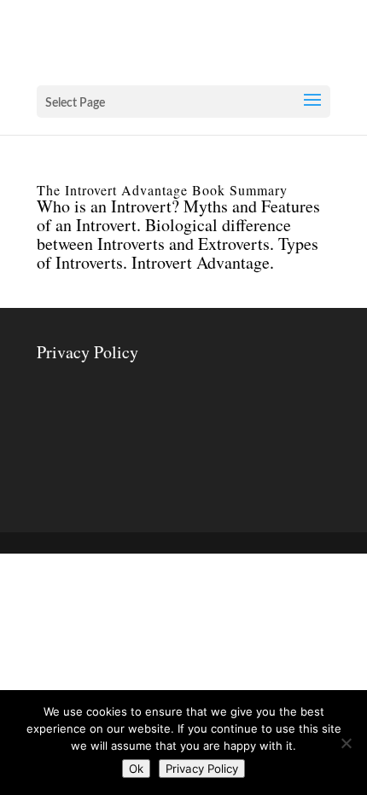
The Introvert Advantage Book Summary (162, 190)
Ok (136, 768)
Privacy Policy (87, 351)
